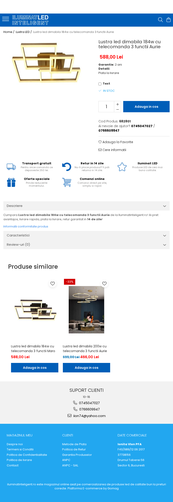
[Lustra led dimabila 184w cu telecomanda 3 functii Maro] (34, 310)
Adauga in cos (146, 106)
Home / (9, 32)
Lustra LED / (24, 32)
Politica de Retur (74, 449)
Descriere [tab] (15, 205)
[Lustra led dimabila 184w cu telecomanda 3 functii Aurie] (45, 63)
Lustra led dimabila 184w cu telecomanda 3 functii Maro (33, 348)
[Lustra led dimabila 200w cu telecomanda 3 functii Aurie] (86, 310)
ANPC (66, 460)
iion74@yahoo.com (89, 415)
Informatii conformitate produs (25, 226)
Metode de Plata (74, 444)
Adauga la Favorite (117, 142)
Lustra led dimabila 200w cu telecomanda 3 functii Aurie (85, 348)
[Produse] (6, 20)
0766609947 (89, 409)
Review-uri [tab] (18, 244)
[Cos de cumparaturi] (168, 20)
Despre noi (15, 444)
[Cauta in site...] (160, 20)
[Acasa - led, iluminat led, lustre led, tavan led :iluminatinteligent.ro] (30, 20)
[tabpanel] (45, 63)
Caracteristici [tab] (18, 235)
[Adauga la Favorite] (53, 283)
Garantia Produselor (77, 455)
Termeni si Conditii (20, 449)
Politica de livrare (19, 460)
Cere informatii (114, 150)
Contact (12, 465)
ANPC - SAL (70, 465)
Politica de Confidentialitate (27, 455)
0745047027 (89, 403)
